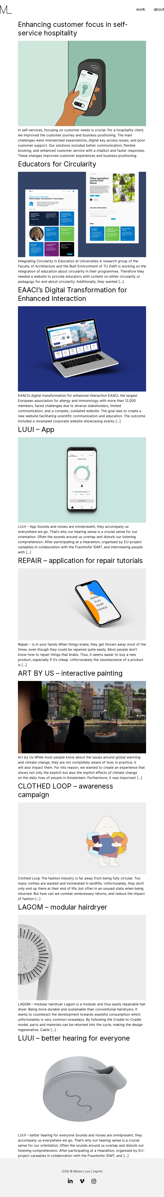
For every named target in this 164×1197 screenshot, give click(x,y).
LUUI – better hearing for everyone (74, 1038)
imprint (97, 1171)
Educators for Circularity (57, 164)
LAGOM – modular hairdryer (62, 907)
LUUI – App (36, 429)
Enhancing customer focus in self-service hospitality (73, 28)
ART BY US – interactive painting (70, 673)
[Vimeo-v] (82, 1181)
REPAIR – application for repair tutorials (80, 560)
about (159, 9)
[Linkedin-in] (70, 1181)
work (140, 9)
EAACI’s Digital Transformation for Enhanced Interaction (72, 294)
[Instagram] (93, 1181)
